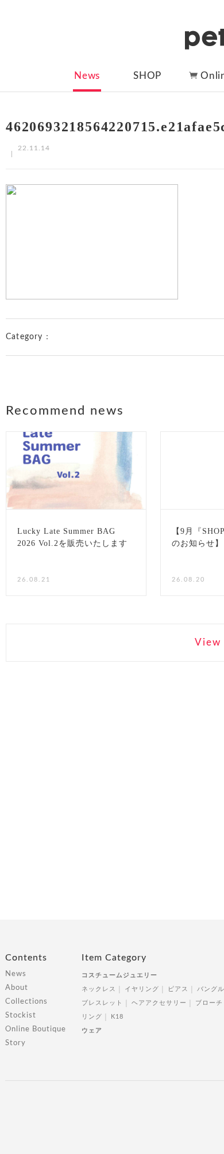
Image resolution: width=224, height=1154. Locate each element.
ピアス (178, 989)
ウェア (92, 1030)
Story (15, 1043)
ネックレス (99, 989)
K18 (117, 1016)
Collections (26, 1001)
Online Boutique (35, 1029)
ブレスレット (102, 1003)
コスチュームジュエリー (119, 975)
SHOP (147, 76)
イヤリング (142, 989)
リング (92, 1016)
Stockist (20, 1015)
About (16, 988)
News (87, 76)
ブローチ (209, 1003)
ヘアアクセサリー (159, 1003)
